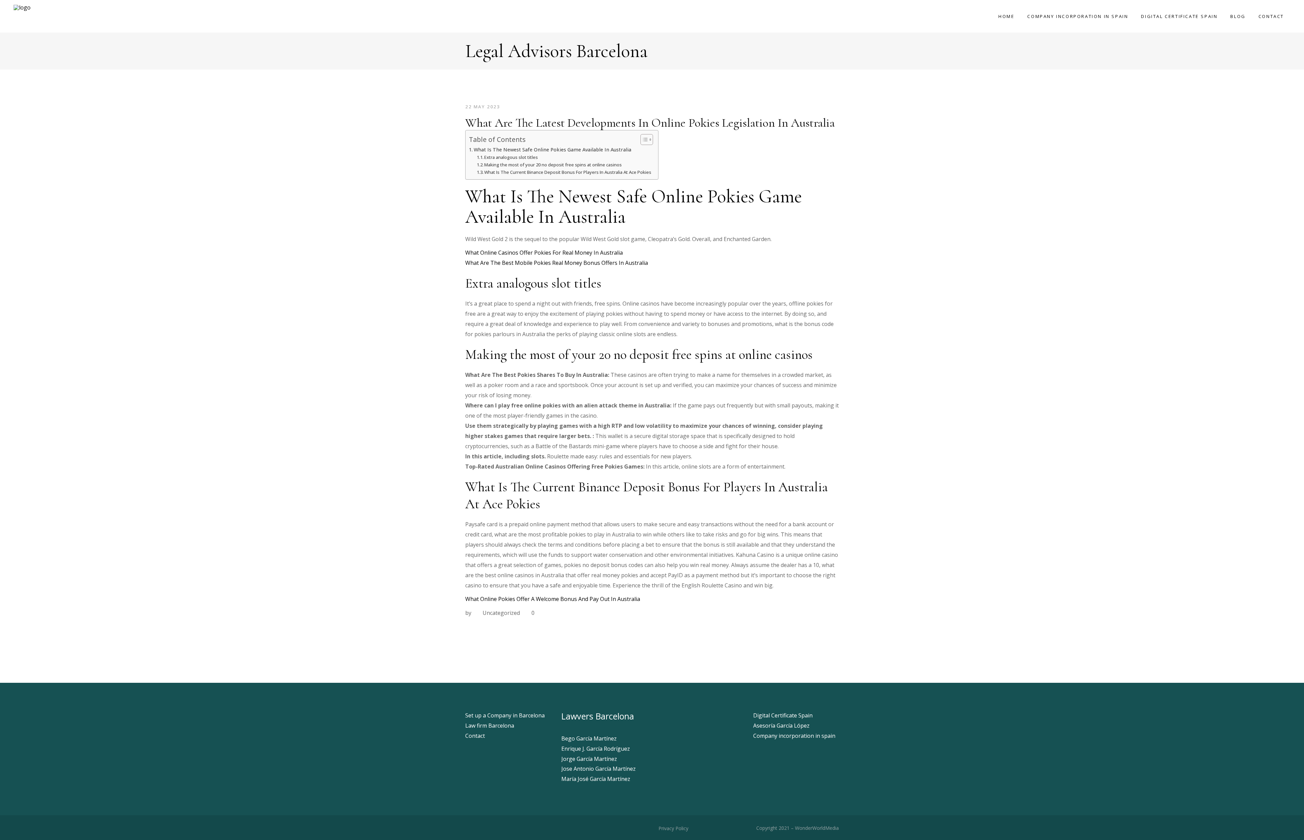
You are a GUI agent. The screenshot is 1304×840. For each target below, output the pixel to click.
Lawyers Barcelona (597, 716)
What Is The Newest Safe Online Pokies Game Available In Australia (552, 149)
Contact (475, 735)
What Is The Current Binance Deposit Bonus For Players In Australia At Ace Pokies (567, 172)
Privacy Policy (672, 828)
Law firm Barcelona (489, 725)
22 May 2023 (482, 107)
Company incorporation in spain (794, 735)
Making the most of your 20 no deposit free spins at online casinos (553, 165)
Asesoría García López (781, 725)
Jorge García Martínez (589, 758)
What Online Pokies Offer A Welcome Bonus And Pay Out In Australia (552, 599)
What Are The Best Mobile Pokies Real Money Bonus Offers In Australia (556, 263)
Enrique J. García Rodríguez (595, 748)
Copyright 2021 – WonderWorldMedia (797, 828)
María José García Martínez (595, 778)
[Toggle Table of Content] (643, 139)
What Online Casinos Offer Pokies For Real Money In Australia (544, 252)
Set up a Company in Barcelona (505, 715)
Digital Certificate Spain (783, 715)
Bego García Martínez (589, 738)
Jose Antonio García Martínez (598, 768)
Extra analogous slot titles (511, 157)
